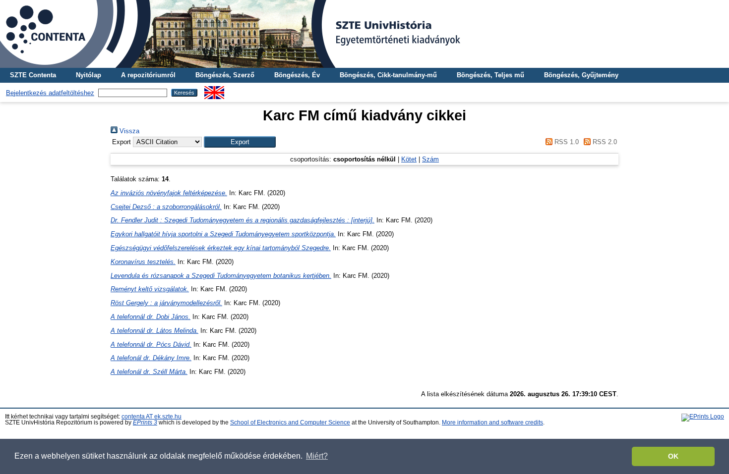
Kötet (409, 159)
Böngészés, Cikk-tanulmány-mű (388, 75)
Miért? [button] (317, 456)
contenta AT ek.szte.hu (152, 417)
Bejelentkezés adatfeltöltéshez (50, 93)
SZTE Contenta (33, 75)
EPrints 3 (145, 422)
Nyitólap (88, 75)
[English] (214, 90)
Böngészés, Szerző (224, 75)
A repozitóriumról (148, 75)
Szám (430, 159)
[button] (240, 142)
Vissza (128, 131)
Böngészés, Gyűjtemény (581, 75)
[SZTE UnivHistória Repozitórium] (364, 34)
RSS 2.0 (604, 142)
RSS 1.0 (565, 142)
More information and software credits (492, 422)
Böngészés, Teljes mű (490, 75)
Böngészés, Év (297, 75)
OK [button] (673, 456)
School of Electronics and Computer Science (290, 422)
